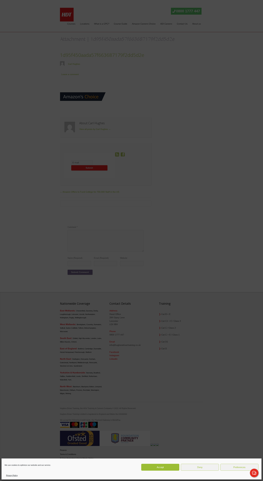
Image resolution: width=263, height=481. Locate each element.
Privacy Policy (12, 475)
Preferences (239, 467)
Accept (160, 467)
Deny (200, 467)
